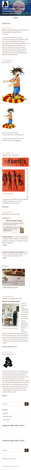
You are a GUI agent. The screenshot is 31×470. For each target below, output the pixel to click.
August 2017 (6, 419)
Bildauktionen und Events (11, 214)
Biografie (4, 395)
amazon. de (18, 140)
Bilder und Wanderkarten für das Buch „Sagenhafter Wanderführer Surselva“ (15, 32)
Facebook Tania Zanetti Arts (13, 425)
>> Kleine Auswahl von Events (10, 287)
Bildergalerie (5, 206)
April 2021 (5, 413)
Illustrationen (6, 62)
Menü (16, 18)
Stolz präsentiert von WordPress (10, 466)
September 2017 (7, 416)
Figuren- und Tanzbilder (10, 155)
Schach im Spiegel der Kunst (12, 298)
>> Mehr (4, 245)
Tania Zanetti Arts (13, 9)
